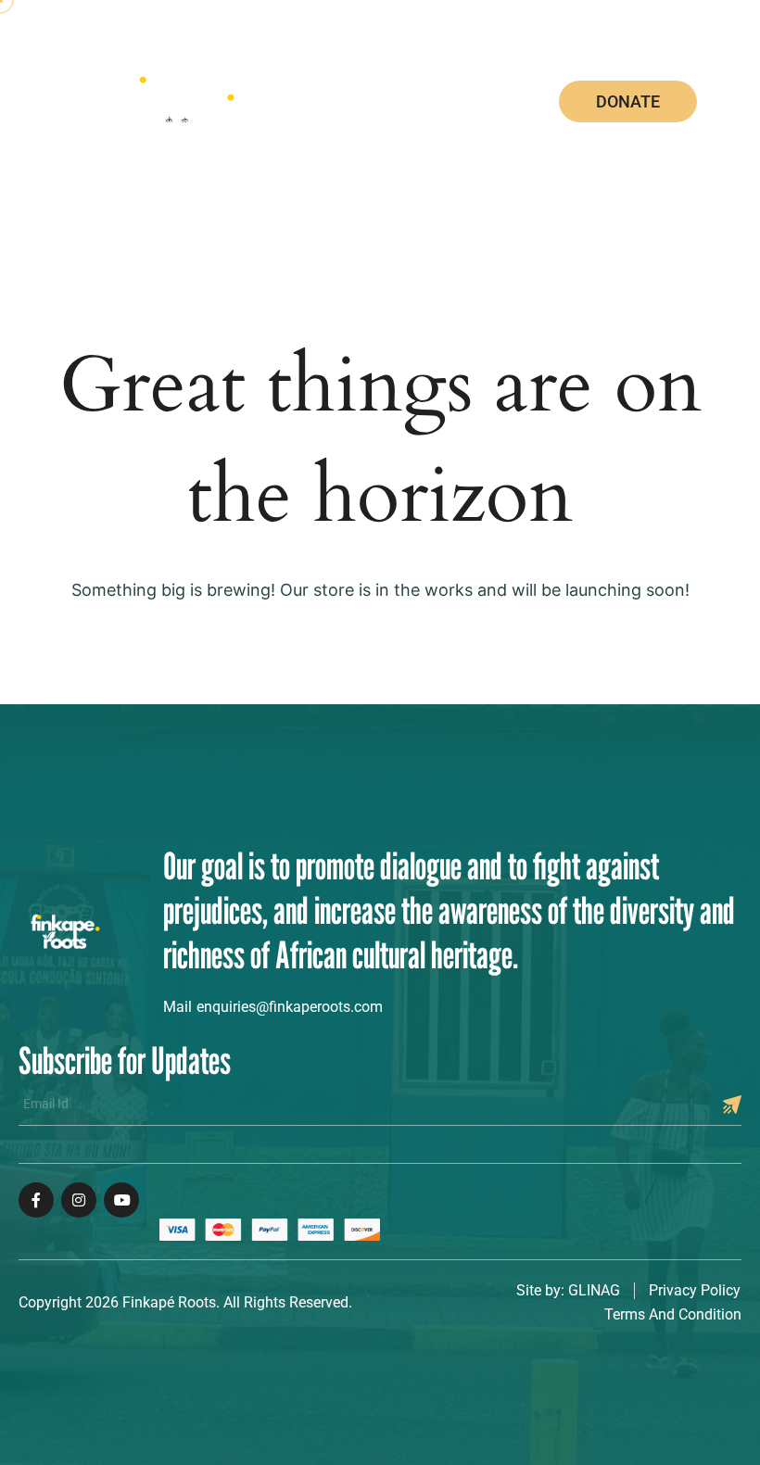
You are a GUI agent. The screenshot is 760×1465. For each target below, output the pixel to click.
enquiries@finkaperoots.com (289, 1007)
